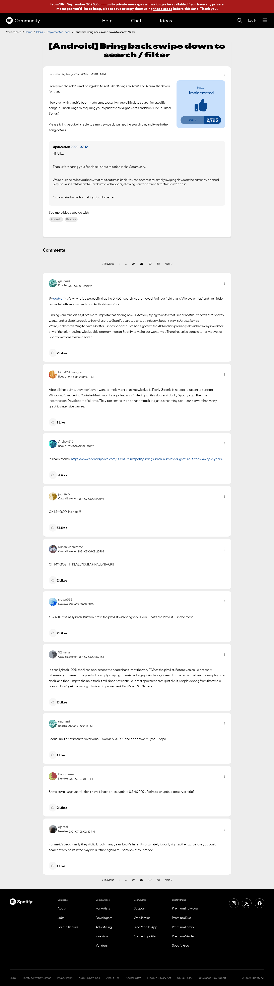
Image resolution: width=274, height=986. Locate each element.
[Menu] (264, 20)
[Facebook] (259, 903)
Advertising (104, 927)
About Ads (113, 978)
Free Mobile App (145, 927)
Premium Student (184, 936)
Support (139, 908)
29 (150, 264)
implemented (201, 93)
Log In (252, 20)
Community (27, 20)
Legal (13, 978)
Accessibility (133, 978)
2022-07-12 (79, 147)
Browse (71, 219)
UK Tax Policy (185, 978)
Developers (104, 918)
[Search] (239, 20)
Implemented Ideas (59, 32)
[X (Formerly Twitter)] (247, 903)
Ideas (166, 20)
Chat (136, 20)
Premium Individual (185, 908)
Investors (102, 936)
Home (28, 32)
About (62, 908)
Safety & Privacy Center (37, 978)
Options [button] (224, 74)
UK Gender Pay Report (212, 978)
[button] (192, 120)
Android (56, 219)
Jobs (61, 918)
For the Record (68, 927)
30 (158, 264)
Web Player (142, 918)
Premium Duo (181, 918)
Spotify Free (180, 945)
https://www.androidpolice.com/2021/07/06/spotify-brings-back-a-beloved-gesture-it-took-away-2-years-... (148, 459)
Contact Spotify (145, 936)
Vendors (102, 945)
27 (133, 264)
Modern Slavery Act (159, 978)
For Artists (103, 908)
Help (107, 20)
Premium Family (183, 927)
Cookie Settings (89, 978)
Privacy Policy (65, 978)
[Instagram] (234, 903)
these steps (162, 8)
